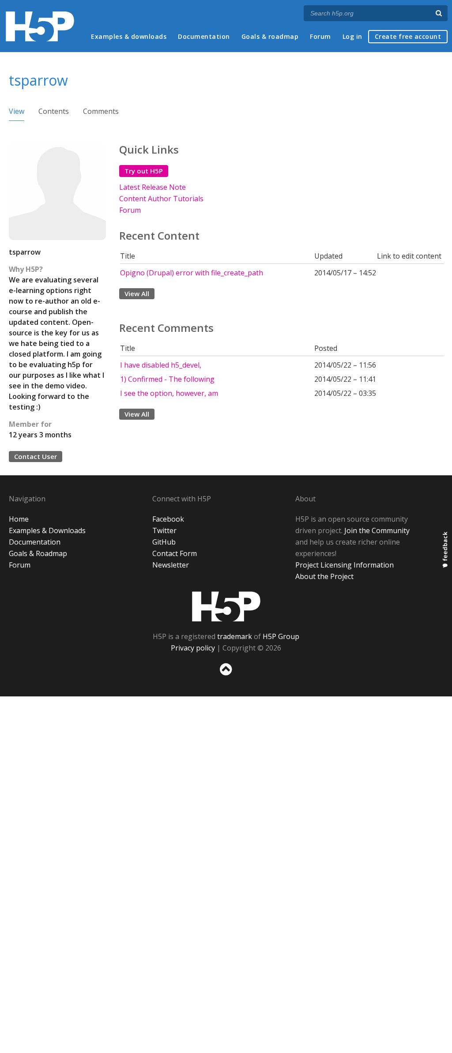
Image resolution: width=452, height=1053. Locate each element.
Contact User (35, 456)
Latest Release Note (152, 187)
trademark (234, 636)
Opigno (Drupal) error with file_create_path (191, 273)
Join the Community (377, 530)
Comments (101, 111)
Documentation (204, 36)
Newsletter (170, 565)
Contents (53, 111)
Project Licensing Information (344, 565)
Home (19, 519)
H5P (226, 606)
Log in (352, 36)
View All (136, 293)
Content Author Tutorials (161, 198)
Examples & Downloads (47, 530)
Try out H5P (143, 170)
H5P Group (281, 636)
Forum (320, 36)
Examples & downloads (128, 36)
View (16, 111)
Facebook (168, 519)
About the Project (324, 576)
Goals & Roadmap (38, 553)
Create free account (408, 36)
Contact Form (174, 553)
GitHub (164, 542)
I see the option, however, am (169, 393)
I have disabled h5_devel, (160, 365)
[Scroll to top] (226, 677)
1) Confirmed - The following (167, 379)
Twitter (164, 530)
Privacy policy (193, 648)
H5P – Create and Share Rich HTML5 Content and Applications (39, 26)
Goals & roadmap (270, 36)
